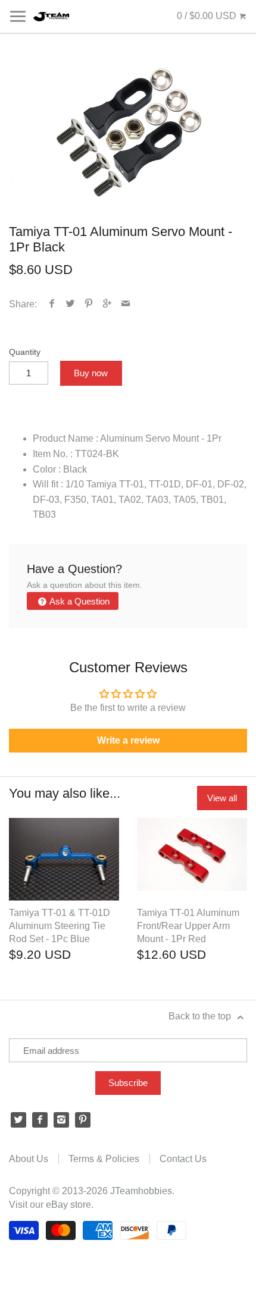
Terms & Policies (103, 1159)
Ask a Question (79, 601)
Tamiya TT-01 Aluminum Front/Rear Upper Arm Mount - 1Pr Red (188, 926)
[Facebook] (40, 1120)
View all (222, 798)
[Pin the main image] (89, 304)
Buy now (91, 373)
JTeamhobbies (141, 1191)
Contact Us (183, 1159)
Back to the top (200, 1016)
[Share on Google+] (107, 304)
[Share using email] (126, 304)
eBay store (68, 1205)
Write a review (128, 740)
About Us (28, 1159)
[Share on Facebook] (52, 304)
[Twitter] (18, 1120)
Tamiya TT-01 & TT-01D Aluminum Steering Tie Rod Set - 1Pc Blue (59, 926)
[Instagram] (61, 1120)
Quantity (24, 352)
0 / (206, 16)
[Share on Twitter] (70, 304)
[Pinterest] (82, 1120)
